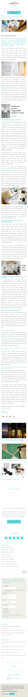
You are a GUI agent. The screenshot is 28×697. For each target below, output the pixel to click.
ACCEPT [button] (12, 693)
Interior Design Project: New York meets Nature (12, 646)
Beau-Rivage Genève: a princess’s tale (10, 652)
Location (5, 605)
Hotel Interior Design (6, 554)
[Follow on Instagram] (6, 538)
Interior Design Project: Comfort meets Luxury (12, 649)
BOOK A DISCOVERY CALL (14, 521)
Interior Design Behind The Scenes (9, 566)
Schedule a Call (14, 12)
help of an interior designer (11, 338)
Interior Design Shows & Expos (8, 561)
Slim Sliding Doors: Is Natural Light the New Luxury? (13, 630)
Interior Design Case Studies (8, 549)
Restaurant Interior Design (7, 556)
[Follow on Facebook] (10, 538)
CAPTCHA (5, 609)
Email (4, 600)
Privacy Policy (5, 616)
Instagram (5, 586)
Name (5, 593)
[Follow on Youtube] (22, 538)
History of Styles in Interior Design (9, 564)
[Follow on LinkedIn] (18, 538)
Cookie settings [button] (5, 693)
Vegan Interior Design (6, 547)
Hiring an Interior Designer (16, 18)
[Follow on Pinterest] (14, 538)
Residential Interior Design (6, 18)
